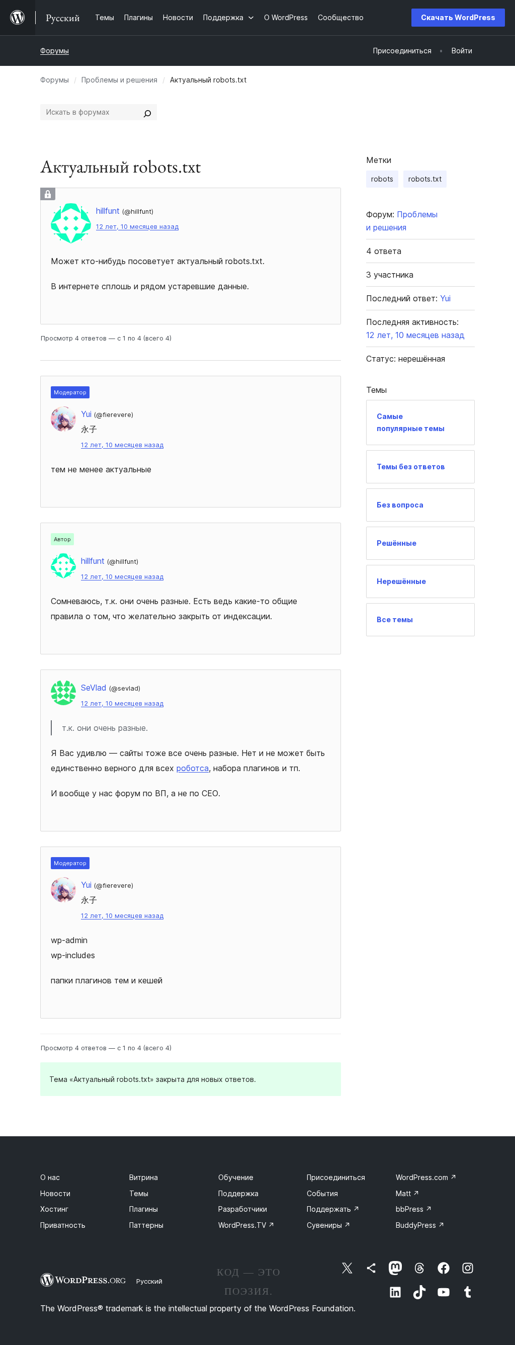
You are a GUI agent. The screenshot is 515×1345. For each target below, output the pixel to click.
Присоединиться (336, 1177)
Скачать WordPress (458, 17)
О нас (50, 1177)
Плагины (143, 1209)
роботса (193, 768)
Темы (138, 1193)
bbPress (414, 1209)
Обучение (235, 1177)
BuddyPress (420, 1225)
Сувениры (329, 1225)
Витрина (143, 1177)
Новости (55, 1193)
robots (382, 179)
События (322, 1193)
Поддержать (333, 1209)
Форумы (54, 50)
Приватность (62, 1225)
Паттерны (146, 1225)
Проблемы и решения (119, 79)
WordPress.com (426, 1177)
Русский (149, 1281)
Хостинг (54, 1209)
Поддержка (238, 1193)
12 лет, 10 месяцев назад (137, 226)
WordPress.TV (246, 1225)
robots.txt (425, 179)
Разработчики (242, 1209)
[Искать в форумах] (147, 112)
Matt (407, 1193)
